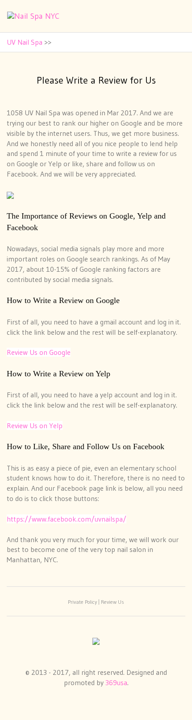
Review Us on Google (39, 352)
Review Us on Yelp (35, 425)
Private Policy (82, 601)
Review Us (112, 601)
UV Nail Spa (24, 42)
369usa (116, 682)
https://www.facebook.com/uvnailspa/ (66, 518)
